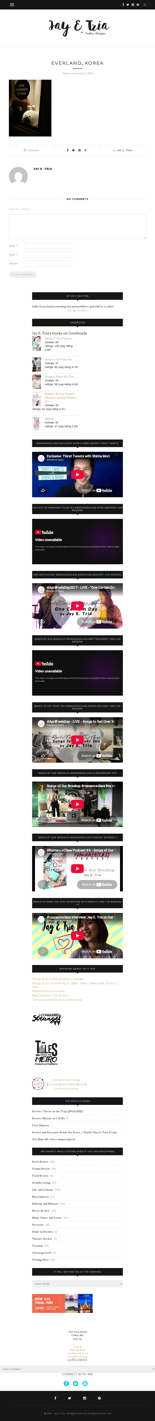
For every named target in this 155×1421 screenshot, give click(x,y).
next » (81, 1084)
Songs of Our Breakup (58, 338)
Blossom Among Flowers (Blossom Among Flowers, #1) (60, 397)
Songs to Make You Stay (59, 376)
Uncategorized (41, 1252)
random (65, 1084)
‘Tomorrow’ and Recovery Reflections (57, 1000)
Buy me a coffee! (77, 310)
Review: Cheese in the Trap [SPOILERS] (57, 1111)
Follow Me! (77, 1335)
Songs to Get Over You (58, 359)
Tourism (37, 1245)
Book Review (40, 1161)
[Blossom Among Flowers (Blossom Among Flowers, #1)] (38, 399)
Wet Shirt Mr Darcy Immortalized (53, 1139)
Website (13, 263)
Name (13, 245)
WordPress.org (77, 1356)
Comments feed (78, 1353)
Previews (38, 1224)
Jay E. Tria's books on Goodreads (59, 333)
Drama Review (41, 1168)
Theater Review (42, 1238)
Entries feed (77, 1350)
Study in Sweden (42, 1231)
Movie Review (41, 1210)
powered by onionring (66, 1088)
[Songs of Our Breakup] (38, 343)
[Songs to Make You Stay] (38, 382)
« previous (53, 1084)
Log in (78, 1346)
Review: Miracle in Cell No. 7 (50, 1118)
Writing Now (40, 1259)
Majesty (49, 418)
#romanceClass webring (66, 1079)
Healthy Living (41, 1182)
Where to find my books (48, 991)
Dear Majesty (40, 1125)
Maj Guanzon (40, 1196)
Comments (31, 150)
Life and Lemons (42, 1189)
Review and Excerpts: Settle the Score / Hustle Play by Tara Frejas (74, 1132)
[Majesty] (38, 424)
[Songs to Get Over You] (38, 364)
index (74, 1084)
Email (13, 254)
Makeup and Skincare (45, 1203)
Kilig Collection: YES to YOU (50, 995)
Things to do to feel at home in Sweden (58, 979)
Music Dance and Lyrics (47, 1217)
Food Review (40, 1175)
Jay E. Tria (124, 150)
